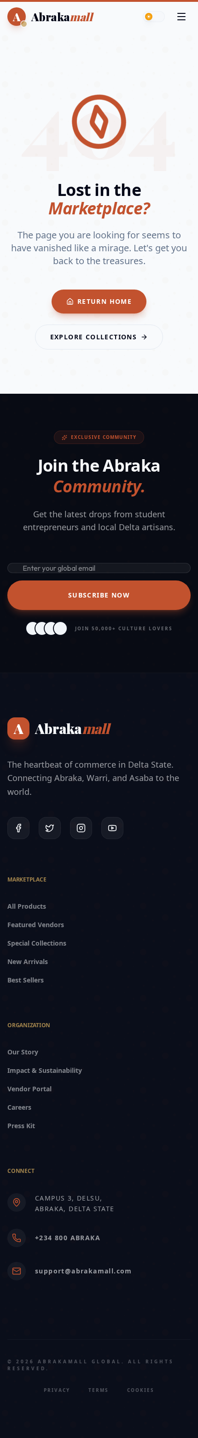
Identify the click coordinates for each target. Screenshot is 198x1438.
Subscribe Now (99, 595)
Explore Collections (93, 336)
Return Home (104, 301)
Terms (98, 1390)
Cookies (140, 1390)
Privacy (57, 1390)
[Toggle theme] (154, 16)
